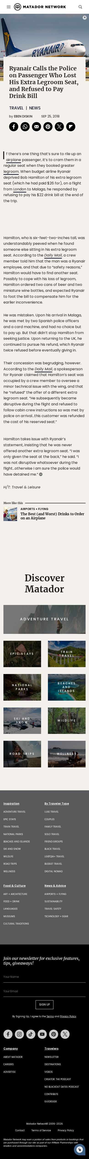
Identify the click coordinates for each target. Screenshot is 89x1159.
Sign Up (72, 599)
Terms (51, 611)
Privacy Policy (72, 611)
